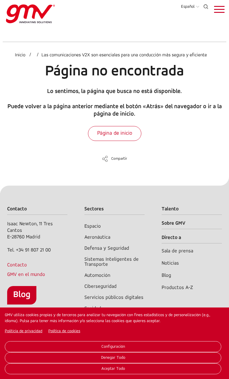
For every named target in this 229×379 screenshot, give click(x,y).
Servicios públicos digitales (113, 297)
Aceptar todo (113, 368)
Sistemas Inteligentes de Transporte (111, 262)
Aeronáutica (97, 237)
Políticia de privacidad (23, 331)
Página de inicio (114, 133)
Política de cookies (64, 331)
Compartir (119, 159)
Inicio (20, 55)
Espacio (92, 226)
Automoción (97, 275)
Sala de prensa (177, 251)
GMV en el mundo (26, 274)
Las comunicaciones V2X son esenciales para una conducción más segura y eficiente (124, 55)
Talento (170, 209)
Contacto (17, 265)
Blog (21, 294)
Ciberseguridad (100, 286)
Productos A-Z (177, 287)
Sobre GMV (173, 223)
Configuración (113, 346)
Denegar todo (113, 357)
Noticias (170, 263)
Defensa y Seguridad (106, 248)
